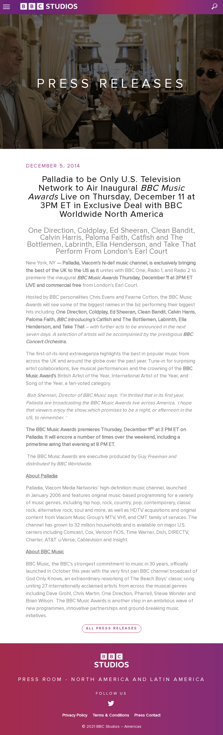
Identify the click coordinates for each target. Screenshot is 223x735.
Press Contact (147, 715)
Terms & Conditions (111, 715)
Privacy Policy (74, 715)
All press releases (111, 628)
